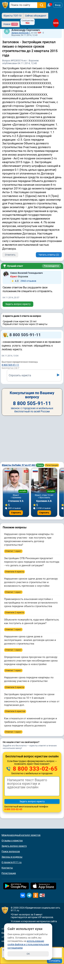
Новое (10, 24)
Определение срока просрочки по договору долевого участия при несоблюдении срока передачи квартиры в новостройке (31, 661)
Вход (57, 5)
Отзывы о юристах (12, 840)
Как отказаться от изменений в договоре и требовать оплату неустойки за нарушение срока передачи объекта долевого (30, 722)
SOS (56, 23)
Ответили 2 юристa (14, 612)
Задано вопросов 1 (20, 33)
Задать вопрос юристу (18, 304)
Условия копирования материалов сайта (34, 921)
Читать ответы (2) (49, 254)
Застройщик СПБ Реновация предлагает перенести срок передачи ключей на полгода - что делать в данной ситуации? (31, 562)
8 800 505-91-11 (25, 334)
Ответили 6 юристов (15, 711)
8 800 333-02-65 (34, 768)
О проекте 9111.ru (12, 862)
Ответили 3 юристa (14, 687)
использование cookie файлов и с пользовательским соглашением (28, 944)
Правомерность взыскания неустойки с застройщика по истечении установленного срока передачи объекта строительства (31, 603)
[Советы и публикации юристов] (5, 5)
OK (28, 953)
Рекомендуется (51, 266)
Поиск (40, 465)
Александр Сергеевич (25, 30)
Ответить (10, 254)
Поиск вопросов (11, 851)
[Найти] (41, 5)
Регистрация (52, 465)
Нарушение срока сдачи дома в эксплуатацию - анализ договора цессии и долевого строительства (30, 640)
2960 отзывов (25, 281)
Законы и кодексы (12, 857)
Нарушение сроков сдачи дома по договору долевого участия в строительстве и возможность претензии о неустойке (31, 582)
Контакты (7, 867)
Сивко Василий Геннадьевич (26, 273)
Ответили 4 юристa (14, 572)
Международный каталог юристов (21, 835)
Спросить (16, 512)
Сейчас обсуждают (35, 15)
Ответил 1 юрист (13, 551)
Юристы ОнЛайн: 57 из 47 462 (19, 465)
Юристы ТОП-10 (13, 15)
